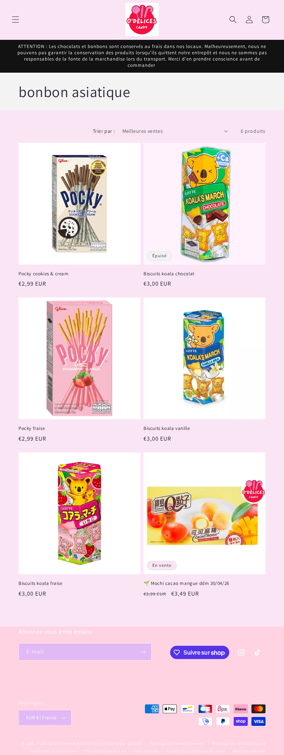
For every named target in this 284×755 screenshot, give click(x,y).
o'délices (45, 743)
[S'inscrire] (143, 652)
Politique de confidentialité (239, 743)
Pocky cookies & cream (43, 274)
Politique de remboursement (176, 743)
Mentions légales (249, 751)
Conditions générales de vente (196, 751)
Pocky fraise (31, 428)
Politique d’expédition (105, 751)
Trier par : (104, 131)
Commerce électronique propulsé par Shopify (98, 743)
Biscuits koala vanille (166, 428)
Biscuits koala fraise (40, 583)
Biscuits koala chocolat (169, 274)
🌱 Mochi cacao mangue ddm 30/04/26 (186, 583)
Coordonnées (146, 751)
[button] (15, 19)
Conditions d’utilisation (53, 751)
